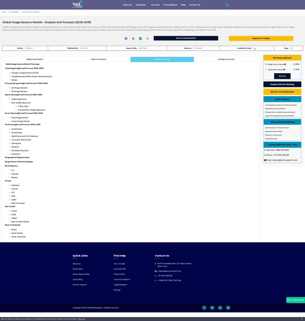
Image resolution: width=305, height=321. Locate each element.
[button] (298, 314)
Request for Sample (261, 38)
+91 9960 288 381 (281, 155)
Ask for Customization (186, 38)
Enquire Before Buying (282, 84)
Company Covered (226, 59)
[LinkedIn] (220, 307)
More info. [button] (81, 319)
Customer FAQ (120, 269)
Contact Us (194, 5)
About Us (127, 5)
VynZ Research (95, 308)
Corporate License (275, 70)
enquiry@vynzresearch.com (284, 160)
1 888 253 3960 (282, 150)
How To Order (119, 264)
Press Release (170, 5)
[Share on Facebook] (126, 38)
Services (155, 5)
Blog (183, 5)
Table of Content (98, 59)
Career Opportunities (81, 274)
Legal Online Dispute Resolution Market (279, 116)
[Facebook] (204, 307)
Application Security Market (275, 109)
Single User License (275, 64)
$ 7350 (296, 70)
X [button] (301, 319)
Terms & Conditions (122, 279)
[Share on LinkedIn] (140, 38)
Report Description (34, 59)
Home (4, 12)
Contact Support (80, 285)
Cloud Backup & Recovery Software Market (281, 105)
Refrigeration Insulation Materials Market (280, 112)
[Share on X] (133, 38)
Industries (141, 5)
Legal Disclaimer (120, 285)
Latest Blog (77, 279)
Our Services (78, 269)
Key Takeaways (295, 299)
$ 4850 (296, 64)
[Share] (147, 38)
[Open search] (228, 5)
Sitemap (117, 290)
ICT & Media (14, 12)
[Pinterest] (228, 307)
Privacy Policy (119, 274)
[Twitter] (212, 307)
